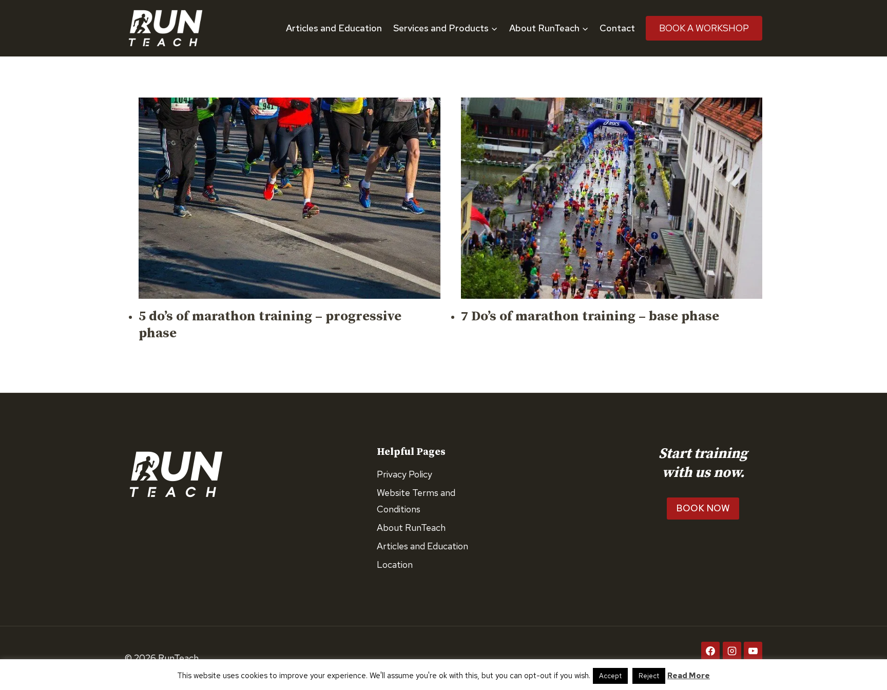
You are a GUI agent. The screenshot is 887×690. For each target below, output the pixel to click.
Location (395, 564)
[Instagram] (732, 651)
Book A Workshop (704, 28)
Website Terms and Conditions (416, 501)
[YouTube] (753, 651)
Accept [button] (610, 676)
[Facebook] (710, 651)
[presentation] (289, 198)
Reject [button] (649, 676)
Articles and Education (334, 28)
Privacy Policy (404, 474)
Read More (688, 675)
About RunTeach (411, 527)
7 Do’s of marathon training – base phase (590, 316)
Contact (617, 28)
